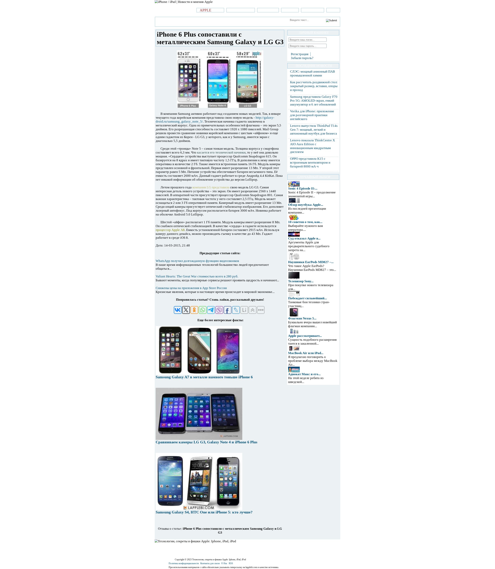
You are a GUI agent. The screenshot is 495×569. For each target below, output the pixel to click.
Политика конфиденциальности (184, 563)
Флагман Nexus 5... (302, 318)
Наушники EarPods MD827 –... (311, 262)
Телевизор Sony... (300, 281)
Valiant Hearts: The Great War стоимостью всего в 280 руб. (197, 276)
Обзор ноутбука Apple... (305, 205)
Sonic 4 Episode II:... (302, 188)
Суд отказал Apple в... (304, 238)
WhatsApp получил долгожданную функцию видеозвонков (197, 261)
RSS (231, 563)
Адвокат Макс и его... (304, 374)
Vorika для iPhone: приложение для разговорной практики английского (312, 115)
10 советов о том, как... (305, 222)
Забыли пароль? (302, 58)
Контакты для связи (210, 563)
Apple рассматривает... (305, 336)
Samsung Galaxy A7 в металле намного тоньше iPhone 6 (204, 377)
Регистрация (299, 54)
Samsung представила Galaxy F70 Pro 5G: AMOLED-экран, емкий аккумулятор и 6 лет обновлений (313, 100)
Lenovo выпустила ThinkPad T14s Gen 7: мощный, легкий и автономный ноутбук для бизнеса (314, 129)
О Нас (224, 563)
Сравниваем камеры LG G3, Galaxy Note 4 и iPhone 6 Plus (206, 442)
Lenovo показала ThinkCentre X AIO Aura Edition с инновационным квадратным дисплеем (312, 146)
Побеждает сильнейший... (307, 298)
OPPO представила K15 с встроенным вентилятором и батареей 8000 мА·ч (310, 162)
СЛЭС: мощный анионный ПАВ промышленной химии (312, 73)
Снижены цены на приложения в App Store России (191, 288)
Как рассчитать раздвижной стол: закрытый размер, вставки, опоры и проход (314, 86)
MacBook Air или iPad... (305, 353)
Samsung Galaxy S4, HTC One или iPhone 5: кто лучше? (204, 512)
